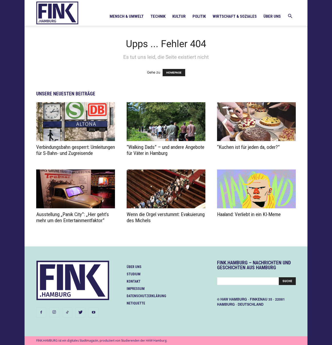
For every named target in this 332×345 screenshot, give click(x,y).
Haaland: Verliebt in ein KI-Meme (249, 214)
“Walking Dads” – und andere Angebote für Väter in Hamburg (165, 150)
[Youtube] (93, 312)
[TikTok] (67, 312)
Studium (133, 274)
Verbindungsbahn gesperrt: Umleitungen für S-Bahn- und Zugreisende (75, 150)
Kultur (179, 16)
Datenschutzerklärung (146, 296)
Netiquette (136, 303)
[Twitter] (80, 312)
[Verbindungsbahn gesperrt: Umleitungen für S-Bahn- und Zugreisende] (75, 121)
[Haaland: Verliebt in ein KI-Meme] (256, 188)
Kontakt (133, 281)
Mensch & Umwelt (127, 16)
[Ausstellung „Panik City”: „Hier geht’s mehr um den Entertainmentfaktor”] (75, 188)
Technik (158, 16)
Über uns (272, 16)
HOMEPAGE (174, 72)
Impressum (136, 289)
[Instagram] (54, 312)
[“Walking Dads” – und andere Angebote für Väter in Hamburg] (166, 121)
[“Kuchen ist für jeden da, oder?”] (256, 121)
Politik (199, 16)
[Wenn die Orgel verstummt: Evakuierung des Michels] (166, 188)
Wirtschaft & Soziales (235, 16)
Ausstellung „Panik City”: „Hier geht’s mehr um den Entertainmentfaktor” (72, 217)
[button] (290, 16)
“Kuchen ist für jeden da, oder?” (248, 147)
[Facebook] (41, 312)
